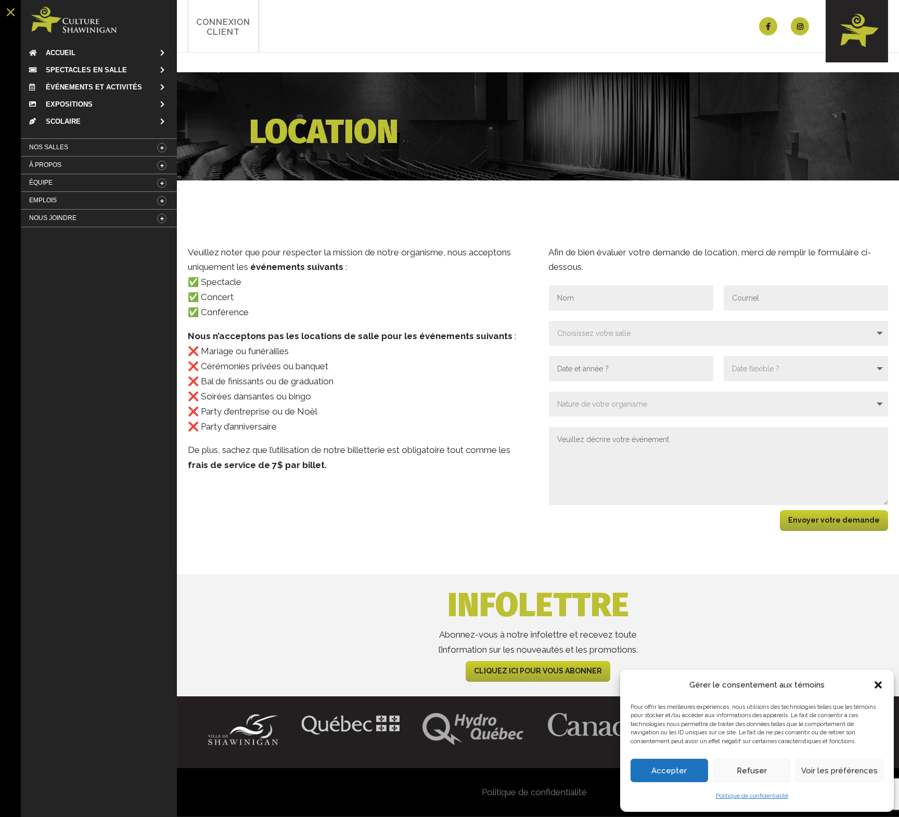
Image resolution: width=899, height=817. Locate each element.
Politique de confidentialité (752, 796)
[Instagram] (800, 26)
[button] (878, 685)
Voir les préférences (839, 770)
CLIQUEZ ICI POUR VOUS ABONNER (538, 671)
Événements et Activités (93, 87)
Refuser (752, 770)
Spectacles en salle (85, 70)
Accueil (59, 53)
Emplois (43, 200)
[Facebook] (768, 26)
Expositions (68, 104)
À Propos (45, 164)
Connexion (223, 27)
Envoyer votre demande (834, 520)
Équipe (41, 182)
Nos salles (48, 147)
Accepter (669, 770)
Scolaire (62, 121)
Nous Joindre (52, 218)
